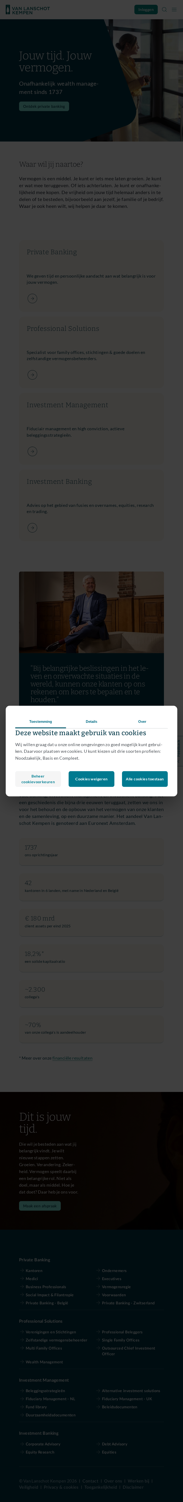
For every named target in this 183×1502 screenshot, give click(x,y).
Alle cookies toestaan (145, 779)
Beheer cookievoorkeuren (38, 779)
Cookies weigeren (91, 779)
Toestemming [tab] (40, 721)
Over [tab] (142, 721)
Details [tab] (91, 721)
